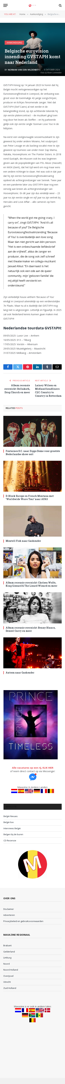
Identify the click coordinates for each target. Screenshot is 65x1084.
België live (9, 822)
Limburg (7, 957)
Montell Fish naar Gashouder (23, 540)
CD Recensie (10, 840)
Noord (6, 963)
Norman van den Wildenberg (24, 69)
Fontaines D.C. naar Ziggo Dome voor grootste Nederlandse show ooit (33, 452)
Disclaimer (8, 909)
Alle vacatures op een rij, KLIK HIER (32, 767)
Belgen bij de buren (13, 834)
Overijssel (8, 975)
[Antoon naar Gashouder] (32, 652)
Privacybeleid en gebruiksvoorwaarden (23, 921)
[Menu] (5, 5)
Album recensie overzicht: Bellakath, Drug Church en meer (17, 389)
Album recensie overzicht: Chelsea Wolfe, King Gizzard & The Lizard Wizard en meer (31, 584)
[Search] (60, 5)
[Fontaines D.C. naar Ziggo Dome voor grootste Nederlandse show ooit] (32, 431)
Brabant (7, 945)
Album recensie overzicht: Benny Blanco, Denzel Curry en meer (30, 629)
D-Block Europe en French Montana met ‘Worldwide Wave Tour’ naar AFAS (30, 497)
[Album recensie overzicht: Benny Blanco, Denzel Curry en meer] (32, 607)
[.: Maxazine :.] (32, 5)
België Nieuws (11, 816)
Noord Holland (10, 969)
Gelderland (9, 951)
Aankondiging (14, 42)
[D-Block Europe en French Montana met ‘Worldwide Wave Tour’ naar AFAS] (32, 476)
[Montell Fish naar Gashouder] (32, 521)
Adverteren (9, 915)
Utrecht (7, 981)
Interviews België (12, 828)
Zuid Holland (9, 988)
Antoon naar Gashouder (20, 672)
